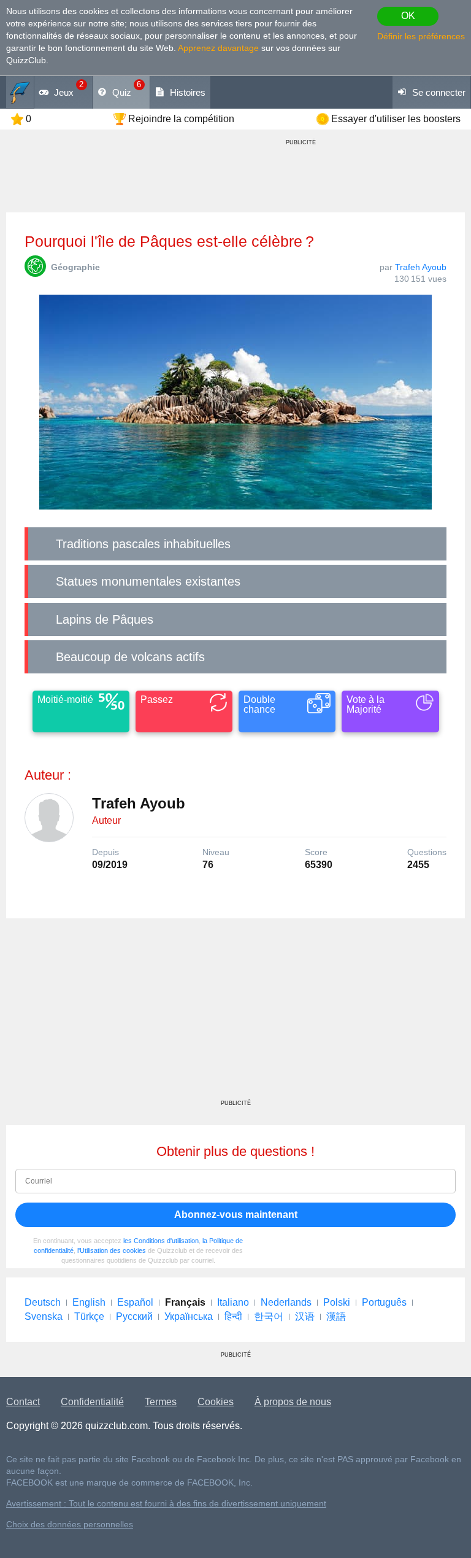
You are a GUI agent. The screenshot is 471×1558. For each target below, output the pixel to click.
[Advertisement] (235, 1013)
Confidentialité (92, 1402)
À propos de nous (293, 1402)
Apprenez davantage (218, 48)
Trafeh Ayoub (420, 267)
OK (408, 15)
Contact (23, 1402)
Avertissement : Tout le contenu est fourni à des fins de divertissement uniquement (166, 1503)
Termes (161, 1402)
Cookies (215, 1402)
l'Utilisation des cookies (111, 1250)
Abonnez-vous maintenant (235, 1214)
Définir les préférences (421, 36)
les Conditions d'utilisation (161, 1240)
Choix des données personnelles (69, 1524)
